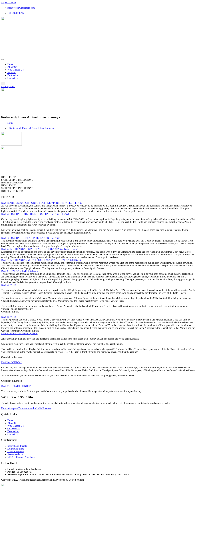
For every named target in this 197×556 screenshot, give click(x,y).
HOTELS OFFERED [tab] (12, 182)
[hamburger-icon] (2, 59)
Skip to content (8, 2)
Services (11, 72)
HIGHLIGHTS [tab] (8, 177)
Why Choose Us (15, 69)
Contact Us (12, 78)
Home (10, 64)
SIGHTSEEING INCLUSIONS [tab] (17, 180)
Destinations (13, 75)
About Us (12, 67)
